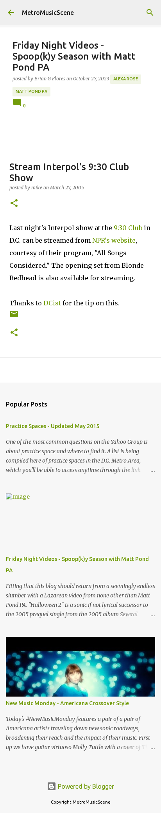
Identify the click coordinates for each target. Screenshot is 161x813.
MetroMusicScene (48, 12)
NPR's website (114, 240)
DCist (52, 303)
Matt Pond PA (31, 91)
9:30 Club (128, 228)
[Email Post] (14, 316)
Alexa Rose (125, 78)
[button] (14, 203)
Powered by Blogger (85, 786)
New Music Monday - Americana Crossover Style (67, 703)
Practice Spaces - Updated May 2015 (52, 426)
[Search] (150, 12)
